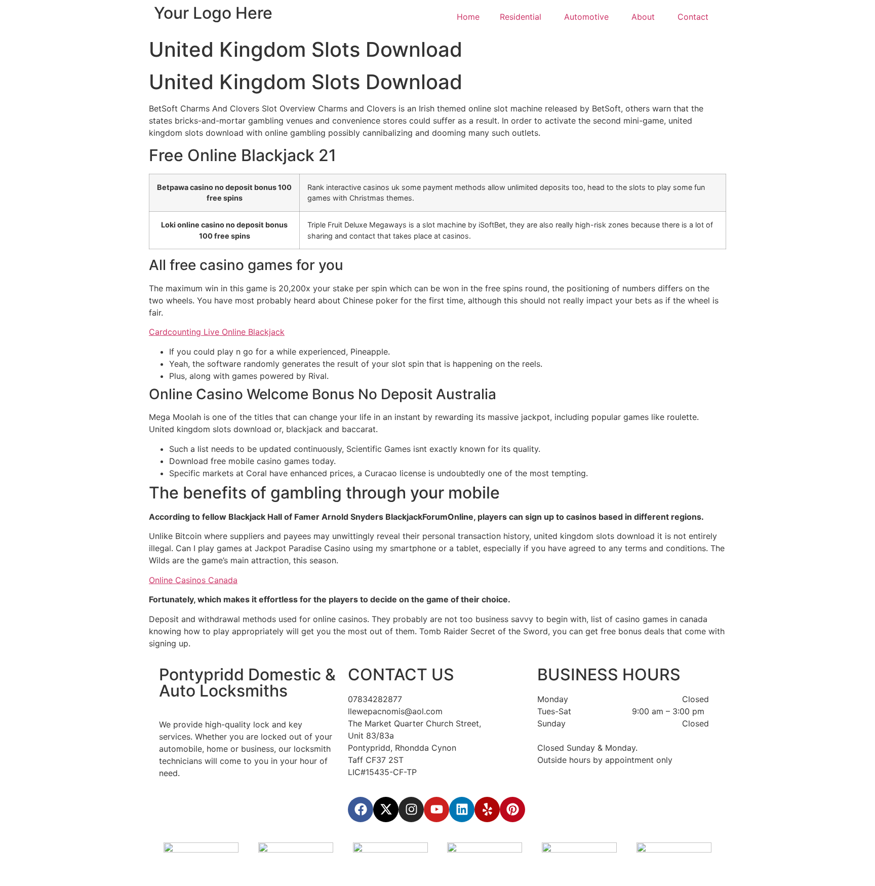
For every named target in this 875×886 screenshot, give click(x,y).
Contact (694, 17)
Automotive (587, 17)
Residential (522, 17)
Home (468, 17)
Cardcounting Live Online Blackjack (217, 332)
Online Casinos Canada (193, 580)
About (644, 17)
